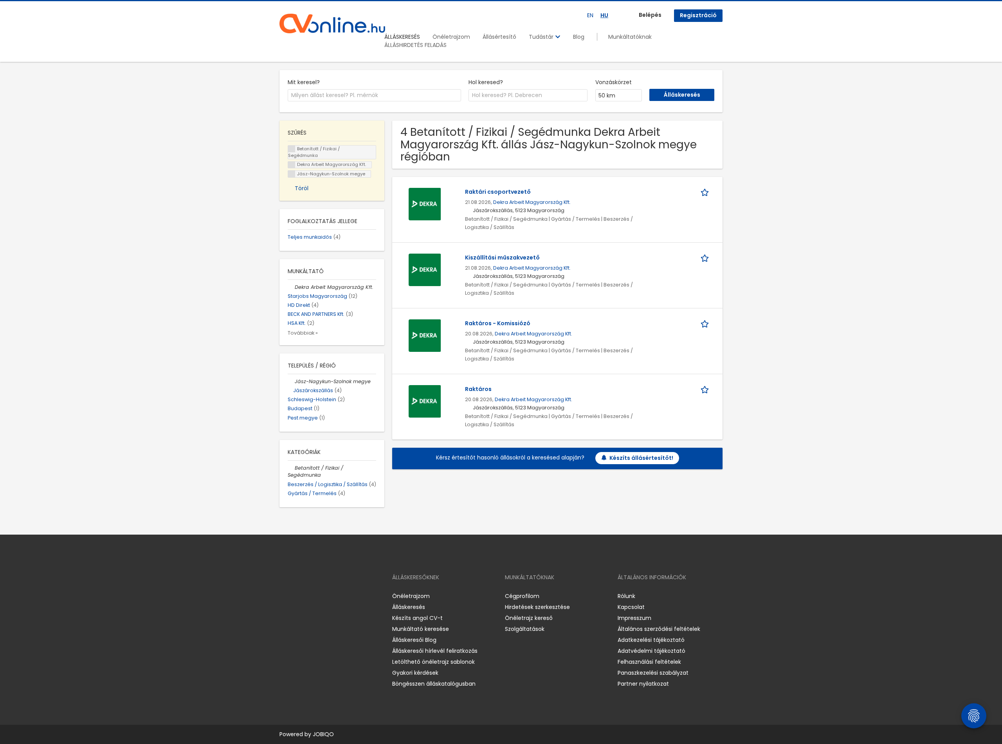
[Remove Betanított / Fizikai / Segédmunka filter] (291, 468)
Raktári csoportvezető (498, 192)
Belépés (650, 15)
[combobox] (374, 95)
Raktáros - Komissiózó (497, 323)
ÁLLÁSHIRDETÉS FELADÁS (415, 45)
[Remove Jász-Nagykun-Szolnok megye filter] (291, 381)
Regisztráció (698, 15)
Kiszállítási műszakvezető (502, 257)
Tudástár (542, 37)
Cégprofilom (522, 596)
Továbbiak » (303, 333)
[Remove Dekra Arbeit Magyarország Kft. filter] (291, 287)
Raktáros (478, 389)
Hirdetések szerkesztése (537, 607)
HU (604, 15)
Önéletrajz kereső (529, 618)
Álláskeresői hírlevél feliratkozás (435, 651)
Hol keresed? (486, 82)
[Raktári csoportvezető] (425, 203)
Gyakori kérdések (415, 673)
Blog (578, 37)
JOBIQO (323, 734)
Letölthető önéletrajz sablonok (433, 662)
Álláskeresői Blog (414, 640)
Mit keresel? (304, 82)
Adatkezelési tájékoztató (651, 640)
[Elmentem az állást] (706, 192)
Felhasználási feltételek (649, 662)
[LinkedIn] (311, 595)
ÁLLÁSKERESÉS (402, 37)
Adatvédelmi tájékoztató (651, 651)
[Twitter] (322, 595)
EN (590, 15)
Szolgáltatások (524, 629)
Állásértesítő (499, 37)
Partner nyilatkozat (643, 684)
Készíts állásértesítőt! (641, 458)
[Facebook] (285, 595)
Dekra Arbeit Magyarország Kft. (532, 202)
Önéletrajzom (451, 37)
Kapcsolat (631, 607)
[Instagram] (298, 595)
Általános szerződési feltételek (659, 629)
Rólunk (626, 596)
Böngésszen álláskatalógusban (434, 684)
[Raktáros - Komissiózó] (425, 335)
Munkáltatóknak (630, 37)
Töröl (301, 188)
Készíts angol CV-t (417, 618)
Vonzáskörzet (613, 82)
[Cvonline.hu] (332, 23)
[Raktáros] (425, 401)
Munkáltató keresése (420, 629)
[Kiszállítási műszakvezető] (425, 269)
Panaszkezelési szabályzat (653, 673)
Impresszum (634, 618)
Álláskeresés (408, 607)
